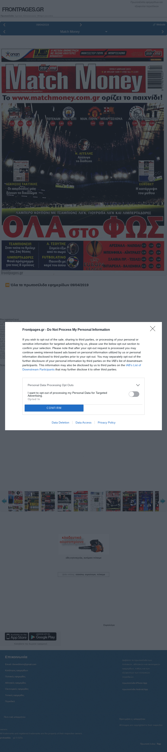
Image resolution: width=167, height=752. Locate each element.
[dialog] (83, 376)
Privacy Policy (106, 422)
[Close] (154, 330)
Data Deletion (60, 422)
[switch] (134, 394)
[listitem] (83, 385)
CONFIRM (54, 407)
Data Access (83, 422)
